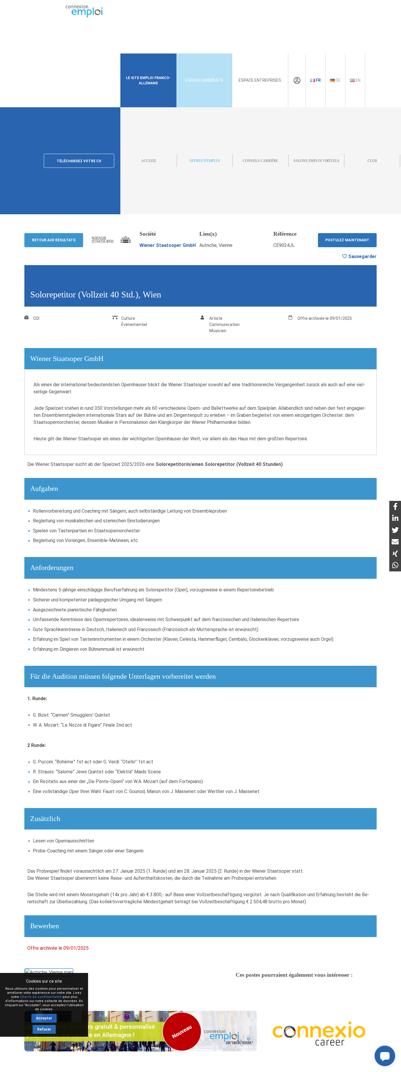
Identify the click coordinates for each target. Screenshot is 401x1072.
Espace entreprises (260, 80)
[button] (385, 1056)
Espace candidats (204, 80)
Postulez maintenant (347, 240)
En (357, 80)
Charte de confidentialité (41, 997)
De (338, 80)
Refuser (44, 1029)
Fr (318, 80)
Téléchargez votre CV (79, 161)
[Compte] (297, 80)
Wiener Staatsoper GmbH (167, 245)
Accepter (44, 1018)
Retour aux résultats (53, 240)
